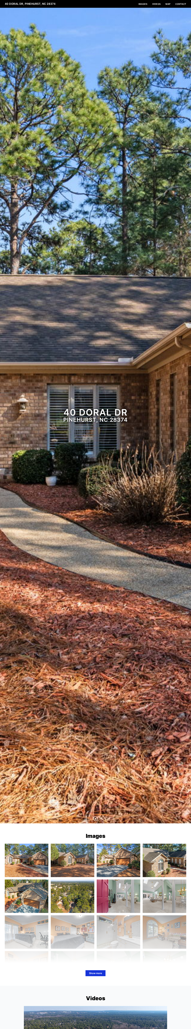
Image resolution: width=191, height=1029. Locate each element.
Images (142, 4)
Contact (180, 4)
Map (168, 4)
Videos (156, 4)
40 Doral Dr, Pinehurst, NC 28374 (30, 3)
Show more (95, 973)
